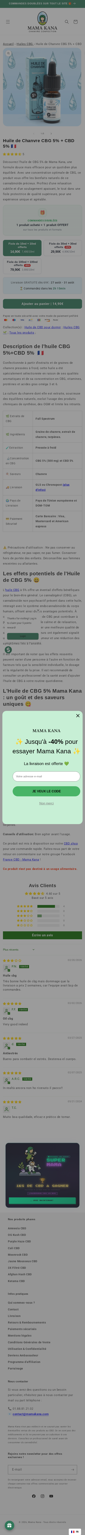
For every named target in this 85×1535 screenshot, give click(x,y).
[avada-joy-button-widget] (9, 1525)
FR (77, 1531)
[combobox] (75, 1532)
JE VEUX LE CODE (46, 791)
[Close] (78, 715)
